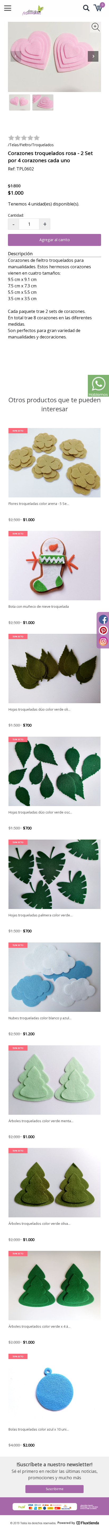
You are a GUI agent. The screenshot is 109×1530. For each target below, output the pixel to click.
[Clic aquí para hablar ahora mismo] (98, 385)
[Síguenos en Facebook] (103, 619)
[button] (93, 57)
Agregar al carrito (54, 239)
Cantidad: (16, 215)
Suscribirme (54, 1489)
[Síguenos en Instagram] (103, 640)
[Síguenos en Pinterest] (103, 630)
